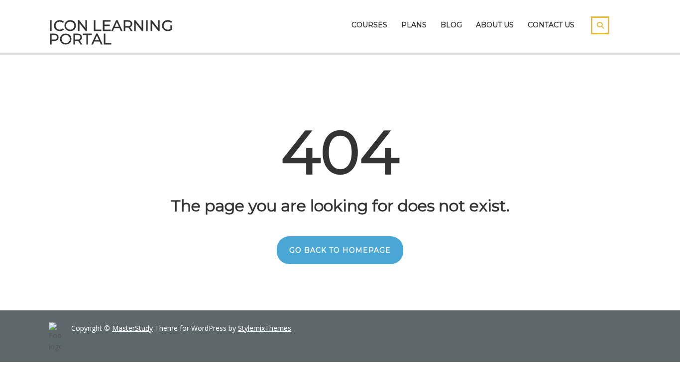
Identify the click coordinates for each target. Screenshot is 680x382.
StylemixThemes (264, 328)
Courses (369, 24)
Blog (451, 24)
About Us (495, 24)
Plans (414, 24)
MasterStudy (132, 328)
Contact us (551, 24)
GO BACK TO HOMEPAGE (340, 250)
